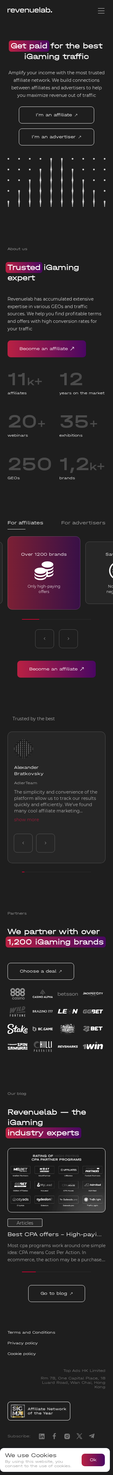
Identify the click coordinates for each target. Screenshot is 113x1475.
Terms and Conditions (31, 1332)
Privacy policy (23, 1343)
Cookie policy (22, 1354)
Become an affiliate (43, 348)
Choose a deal (38, 971)
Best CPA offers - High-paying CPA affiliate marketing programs (56, 1234)
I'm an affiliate (54, 115)
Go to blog (53, 1293)
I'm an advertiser (54, 136)
